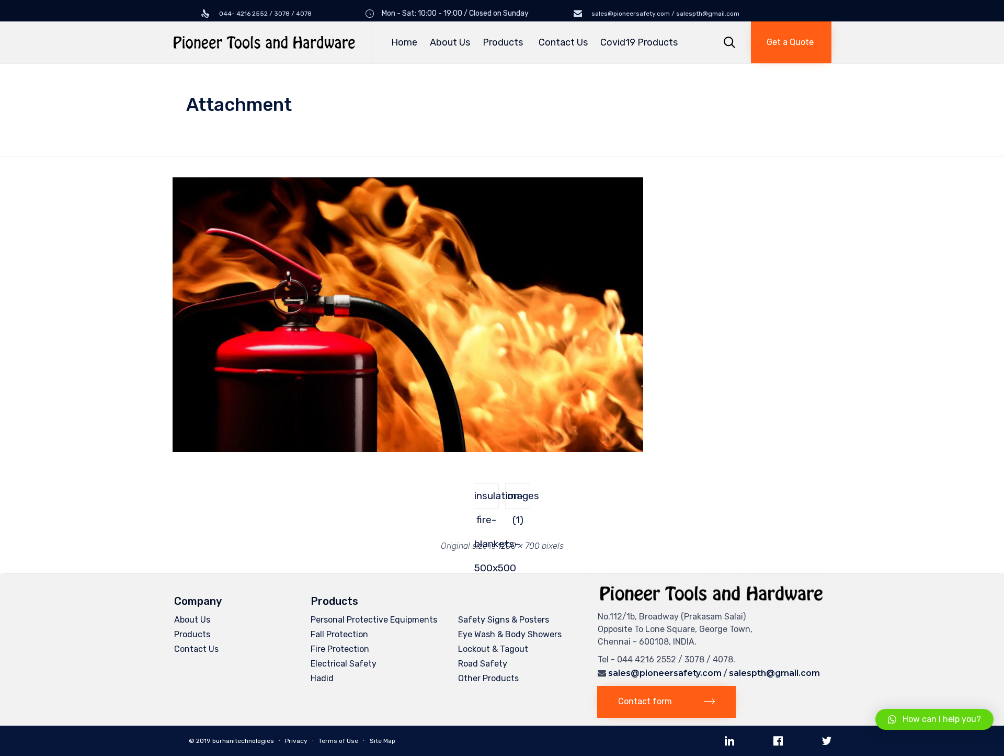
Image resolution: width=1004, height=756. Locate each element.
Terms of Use (338, 740)
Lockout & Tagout (493, 649)
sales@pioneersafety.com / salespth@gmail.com (664, 13)
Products (503, 42)
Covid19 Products (639, 42)
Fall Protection (339, 634)
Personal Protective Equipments (374, 620)
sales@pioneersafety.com (665, 673)
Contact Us (563, 42)
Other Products (488, 678)
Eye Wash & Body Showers (510, 634)
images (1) (518, 499)
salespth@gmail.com (774, 673)
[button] (791, 42)
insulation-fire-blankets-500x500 (486, 499)
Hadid (322, 678)
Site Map (382, 740)
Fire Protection (340, 649)
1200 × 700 (519, 546)
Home (404, 42)
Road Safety (482, 664)
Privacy (296, 740)
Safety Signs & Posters (503, 620)
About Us (450, 42)
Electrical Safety (343, 664)
